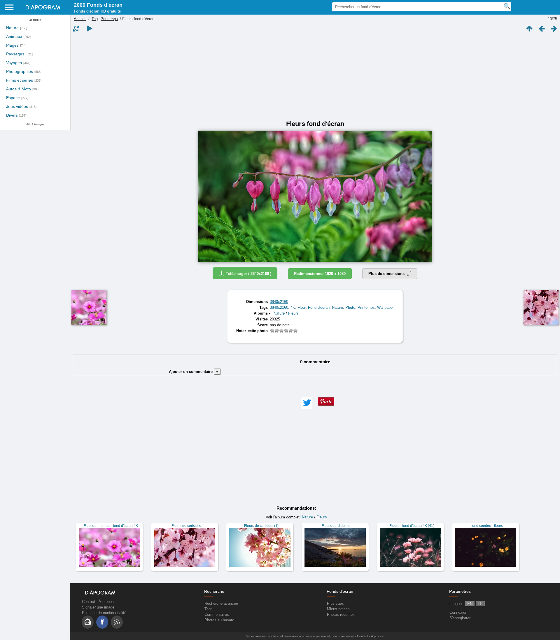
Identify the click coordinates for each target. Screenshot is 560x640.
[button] (306, 403)
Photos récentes (341, 614)
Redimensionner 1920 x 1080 (320, 273)
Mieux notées (338, 609)
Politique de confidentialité (104, 613)
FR (480, 604)
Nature (12, 28)
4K (292, 307)
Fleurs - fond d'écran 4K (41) (411, 526)
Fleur (302, 307)
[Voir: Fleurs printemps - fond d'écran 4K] (109, 547)
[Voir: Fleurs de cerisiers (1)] (259, 547)
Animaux (14, 36)
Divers (12, 115)
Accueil (80, 19)
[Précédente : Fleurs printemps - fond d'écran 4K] (542, 28)
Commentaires (216, 614)
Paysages (15, 54)
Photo (350, 307)
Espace (13, 98)
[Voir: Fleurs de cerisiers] (184, 547)
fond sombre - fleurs (487, 526)
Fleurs (293, 313)
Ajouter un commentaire (193, 371)
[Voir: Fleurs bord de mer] (335, 547)
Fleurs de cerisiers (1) (261, 526)
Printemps (109, 19)
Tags (208, 609)
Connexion (458, 612)
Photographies (19, 71)
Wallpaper (385, 307)
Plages (12, 45)
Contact (88, 601)
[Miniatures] (529, 28)
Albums (35, 20)
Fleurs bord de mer (337, 526)
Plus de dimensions (387, 273)
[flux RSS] (117, 622)
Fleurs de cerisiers (186, 526)
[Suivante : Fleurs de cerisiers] (554, 28)
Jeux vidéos (17, 106)
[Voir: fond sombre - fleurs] (485, 547)
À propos (106, 601)
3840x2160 (279, 301)
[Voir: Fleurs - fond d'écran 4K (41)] (410, 547)
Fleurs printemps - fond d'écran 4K (111, 526)
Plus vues (335, 603)
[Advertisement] (315, 76)
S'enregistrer (459, 618)
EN (470, 604)
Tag (95, 19)
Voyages (14, 63)
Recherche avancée (221, 603)
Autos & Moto (18, 89)
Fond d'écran (319, 307)
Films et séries (19, 80)
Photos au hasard (219, 620)
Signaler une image (98, 607)
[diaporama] (89, 28)
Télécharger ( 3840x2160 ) (248, 273)
